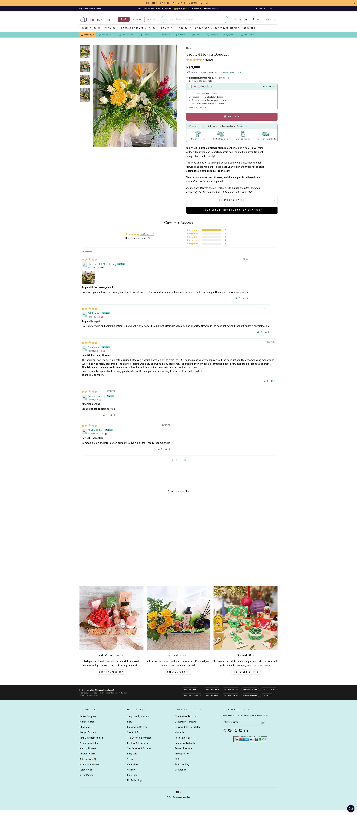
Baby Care (132, 753)
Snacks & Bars (134, 732)
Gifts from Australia (231, 689)
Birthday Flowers (87, 748)
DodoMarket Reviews (185, 721)
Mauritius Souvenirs (89, 764)
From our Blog (182, 764)
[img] (89, 259)
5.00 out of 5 (147, 234)
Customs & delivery (250, 695)
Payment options (183, 737)
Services (249, 28)
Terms (191, 108)
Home (189, 48)
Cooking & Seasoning (137, 743)
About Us (179, 732)
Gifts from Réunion (230, 695)
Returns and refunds (185, 743)
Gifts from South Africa (192, 695)
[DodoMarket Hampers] (111, 618)
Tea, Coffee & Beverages (139, 737)
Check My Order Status (186, 716)
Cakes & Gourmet (132, 28)
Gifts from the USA (250, 689)
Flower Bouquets (87, 716)
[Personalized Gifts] (179, 618)
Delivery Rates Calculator (187, 727)
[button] (194, 59)
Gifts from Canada (212, 689)
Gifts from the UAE (269, 689)
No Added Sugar (135, 780)
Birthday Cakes (86, 721)
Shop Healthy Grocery (138, 716)
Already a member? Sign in (231, 72)
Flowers (110, 28)
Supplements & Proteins (139, 748)
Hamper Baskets (87, 732)
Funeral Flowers (87, 753)
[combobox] (194, 19)
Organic (131, 769)
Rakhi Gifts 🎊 (91, 28)
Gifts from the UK (190, 689)
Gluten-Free (132, 764)
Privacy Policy (182, 753)
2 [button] (176, 460)
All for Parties (86, 775)
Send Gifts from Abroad (91, 737)
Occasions (202, 28)
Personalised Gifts (88, 743)
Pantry (130, 721)
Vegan (130, 759)
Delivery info (260, 9)
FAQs (177, 759)
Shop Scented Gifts (245, 672)
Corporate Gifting (227, 28)
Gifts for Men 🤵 (87, 759)
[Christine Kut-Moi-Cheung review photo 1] (88, 277)
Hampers (167, 28)
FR (275, 9)
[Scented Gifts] (246, 618)
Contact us (180, 769)
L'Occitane (184, 28)
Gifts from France (212, 695)
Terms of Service (183, 748)
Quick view (103, 544)
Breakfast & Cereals (137, 727)
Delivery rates (201, 108)
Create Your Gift (178, 672)
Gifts (152, 28)
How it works (267, 695)
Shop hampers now (111, 672)
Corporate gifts (87, 769)
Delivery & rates (232, 200)
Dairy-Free (132, 775)
